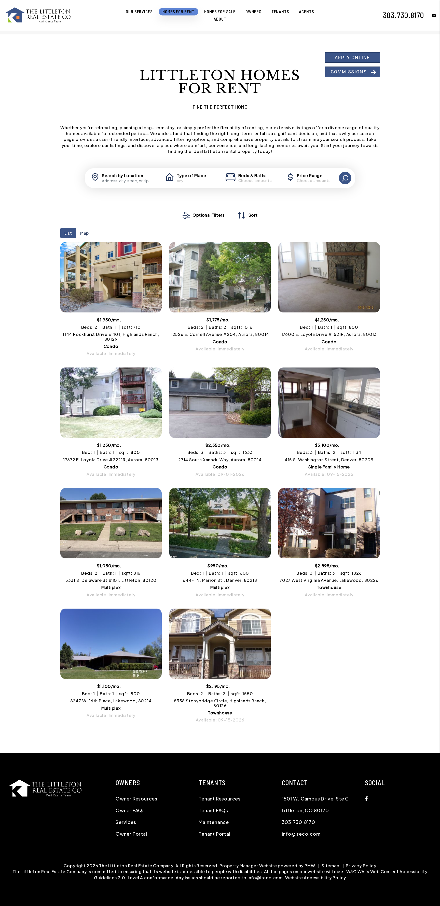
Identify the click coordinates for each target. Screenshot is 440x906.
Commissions (349, 71)
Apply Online (352, 57)
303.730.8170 (403, 15)
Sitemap (330, 865)
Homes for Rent (178, 11)
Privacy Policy (361, 865)
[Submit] (345, 178)
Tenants (280, 11)
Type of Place (191, 176)
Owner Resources (136, 799)
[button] (430, 15)
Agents (306, 11)
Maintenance (214, 822)
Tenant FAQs (213, 810)
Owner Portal (131, 834)
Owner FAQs (130, 810)
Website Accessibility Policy (315, 877)
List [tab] (68, 233)
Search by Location (122, 176)
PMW (310, 865)
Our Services (139, 11)
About (220, 18)
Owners (253, 11)
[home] (38, 14)
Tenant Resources (220, 799)
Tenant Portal (214, 834)
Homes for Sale (220, 11)
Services (126, 822)
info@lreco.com (301, 834)
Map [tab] (84, 233)
